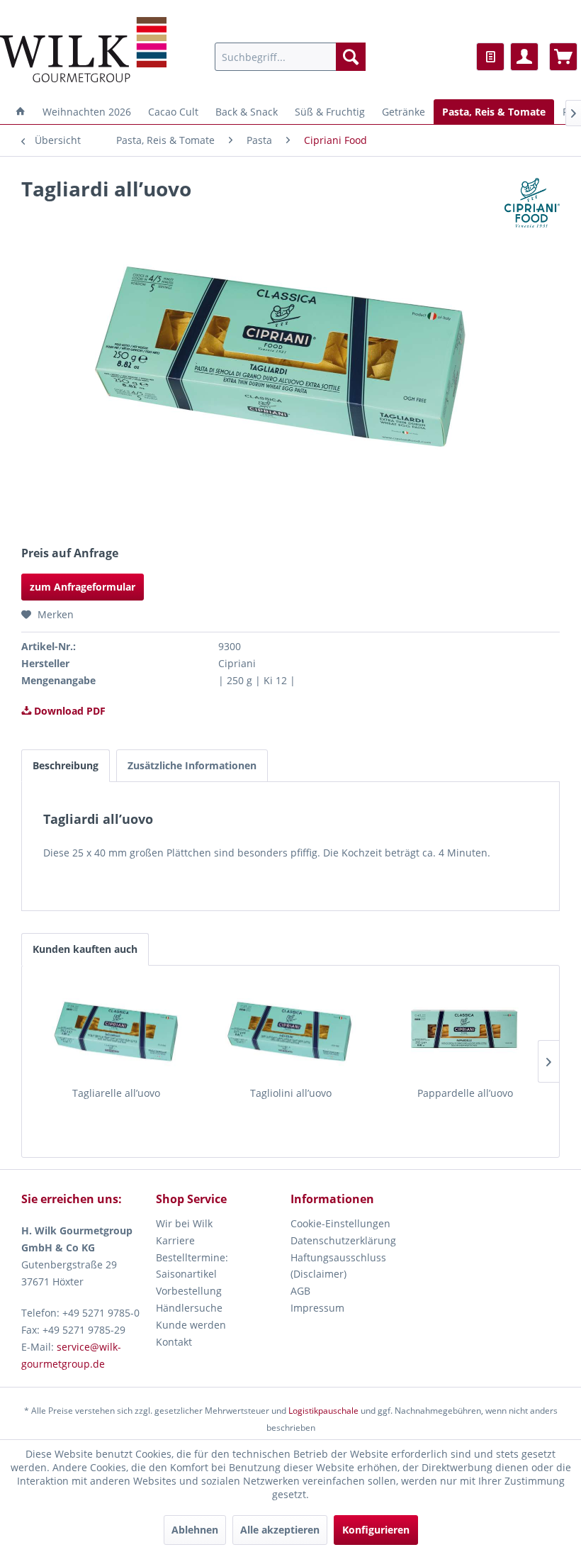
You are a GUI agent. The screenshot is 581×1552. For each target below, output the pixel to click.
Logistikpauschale (323, 1411)
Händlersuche (189, 1307)
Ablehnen (194, 1529)
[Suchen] (351, 57)
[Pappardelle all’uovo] (465, 1029)
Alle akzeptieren (280, 1529)
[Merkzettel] (490, 57)
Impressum (317, 1307)
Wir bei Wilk (184, 1223)
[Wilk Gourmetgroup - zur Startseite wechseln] (83, 49)
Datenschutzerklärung (343, 1240)
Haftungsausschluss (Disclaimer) (338, 1266)
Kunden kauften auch (85, 949)
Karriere (175, 1240)
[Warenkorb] (563, 57)
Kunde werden (191, 1325)
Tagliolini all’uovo (291, 1093)
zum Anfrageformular (82, 586)
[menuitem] (290, 57)
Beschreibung (65, 765)
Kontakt (174, 1342)
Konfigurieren (376, 1529)
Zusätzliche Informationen (192, 765)
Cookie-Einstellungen (340, 1223)
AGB (300, 1290)
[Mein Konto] (524, 57)
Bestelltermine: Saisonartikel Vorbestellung (192, 1274)
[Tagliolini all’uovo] (290, 1029)
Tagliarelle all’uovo (116, 1093)
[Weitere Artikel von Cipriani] (532, 203)
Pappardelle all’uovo (465, 1093)
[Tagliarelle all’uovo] (116, 1029)
